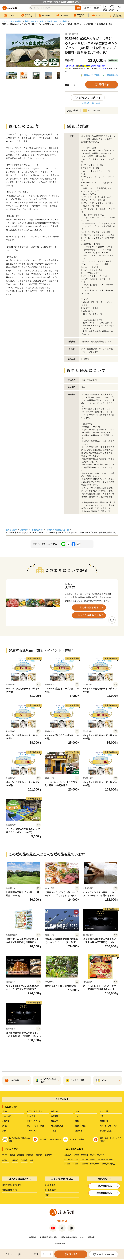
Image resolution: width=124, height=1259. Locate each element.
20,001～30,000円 (97, 1155)
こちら (103, 68)
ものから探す (16, 21)
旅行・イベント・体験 (34, 21)
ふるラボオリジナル (34, 1111)
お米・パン (55, 1111)
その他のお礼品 (106, 1131)
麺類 (77, 1121)
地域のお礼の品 (57, 1126)
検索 (78, 8)
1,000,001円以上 (108, 1164)
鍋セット (5, 1126)
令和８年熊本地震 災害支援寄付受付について (62, 2)
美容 (4, 1131)
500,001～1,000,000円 (90, 1164)
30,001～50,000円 (71, 1159)
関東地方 (30, 1155)
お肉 (77, 1111)
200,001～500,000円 (72, 1164)
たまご (77, 1116)
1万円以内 (67, 1155)
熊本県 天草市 (71, 34)
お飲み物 (5, 1121)
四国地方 (15, 1160)
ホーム (4, 21)
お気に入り (112, 10)
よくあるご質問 (50, 1190)
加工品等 (54, 1121)
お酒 (101, 1116)
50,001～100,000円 (87, 1159)
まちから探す (11, 530)
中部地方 (39, 1155)
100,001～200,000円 (105, 1159)
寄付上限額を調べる (10, 1190)
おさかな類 (31, 1116)
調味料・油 (104, 1121)
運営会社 (91, 1237)
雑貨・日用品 (80, 1126)
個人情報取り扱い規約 (48, 1237)
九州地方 (24, 530)
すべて (5, 1111)
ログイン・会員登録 (92, 8)
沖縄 (31, 1160)
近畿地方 (48, 1155)
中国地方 (5, 1160)
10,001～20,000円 (81, 1155)
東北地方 (20, 1155)
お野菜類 (54, 1116)
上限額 (105, 10)
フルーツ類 (104, 1111)
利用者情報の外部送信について (72, 1237)
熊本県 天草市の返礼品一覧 (58, 530)
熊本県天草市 (37, 530)
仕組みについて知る (91, 75)
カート (119, 10)
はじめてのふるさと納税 (11, 1185)
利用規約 (32, 1237)
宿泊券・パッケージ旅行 (57, 21)
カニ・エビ (6, 1116)
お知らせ (48, 1195)
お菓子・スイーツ (33, 1121)
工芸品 (53, 1131)
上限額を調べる (111, 75)
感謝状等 (78, 1131)
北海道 (12, 1155)
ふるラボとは (50, 1185)
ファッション (32, 1131)
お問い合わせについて (91, 103)
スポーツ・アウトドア (108, 1126)
